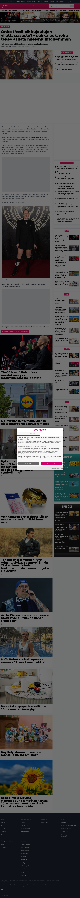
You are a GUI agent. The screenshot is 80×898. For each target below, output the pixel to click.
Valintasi (52, 434)
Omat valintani (28, 463)
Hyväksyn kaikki (51, 463)
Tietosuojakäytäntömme (57, 468)
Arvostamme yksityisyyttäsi (28, 433)
